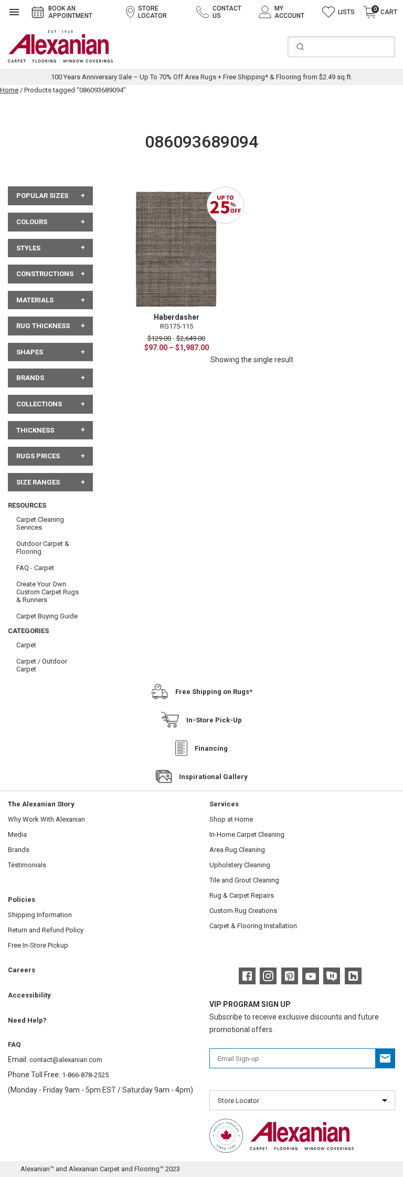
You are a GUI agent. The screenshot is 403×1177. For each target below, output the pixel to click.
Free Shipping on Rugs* (213, 692)
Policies (21, 899)
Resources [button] (27, 505)
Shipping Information (40, 915)
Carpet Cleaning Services (40, 523)
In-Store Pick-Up (214, 720)
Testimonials (27, 865)
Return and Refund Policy (45, 930)
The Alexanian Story (41, 804)
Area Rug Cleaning (237, 850)
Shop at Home (231, 819)
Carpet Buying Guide (47, 616)
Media (17, 834)
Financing (211, 748)
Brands (18, 850)
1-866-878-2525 (85, 1075)
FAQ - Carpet (35, 568)
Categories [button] (28, 631)
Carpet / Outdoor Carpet (41, 665)
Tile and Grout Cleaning (244, 880)
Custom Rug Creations (243, 911)
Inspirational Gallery (213, 777)
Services (224, 804)
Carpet (26, 645)
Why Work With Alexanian (46, 819)
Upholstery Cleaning (239, 865)
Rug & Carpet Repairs (241, 895)
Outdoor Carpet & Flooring (42, 547)
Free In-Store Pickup (38, 945)
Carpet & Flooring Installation (253, 926)
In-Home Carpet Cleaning (246, 834)
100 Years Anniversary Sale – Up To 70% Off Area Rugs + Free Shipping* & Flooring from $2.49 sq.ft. (202, 77)
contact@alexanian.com (65, 1060)
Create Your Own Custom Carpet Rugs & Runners (47, 592)
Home (9, 90)
